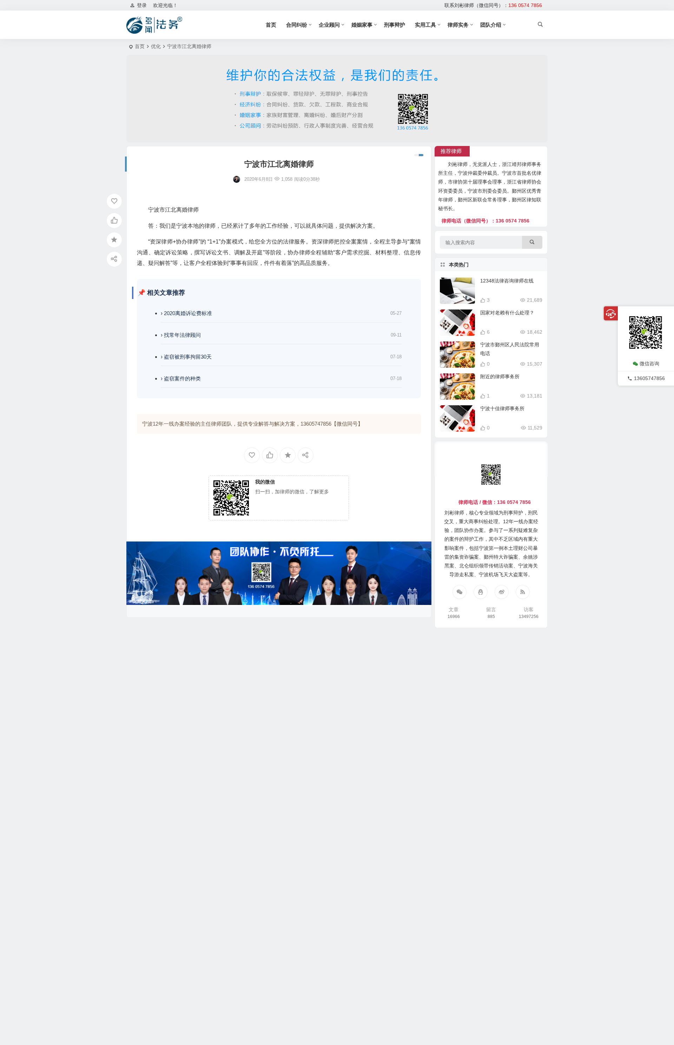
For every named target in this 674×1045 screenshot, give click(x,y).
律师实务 (458, 25)
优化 (156, 46)
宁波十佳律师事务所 (502, 408)
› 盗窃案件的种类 (181, 378)
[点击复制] (481, 592)
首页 (271, 25)
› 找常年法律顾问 (181, 335)
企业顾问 (329, 25)
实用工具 (425, 25)
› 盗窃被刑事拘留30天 (186, 357)
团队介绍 (490, 25)
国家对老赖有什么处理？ (507, 312)
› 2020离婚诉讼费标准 (186, 313)
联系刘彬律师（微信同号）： (493, 5)
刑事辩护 (394, 25)
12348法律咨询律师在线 (507, 281)
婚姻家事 (361, 25)
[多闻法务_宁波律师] (154, 25)
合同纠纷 (296, 25)
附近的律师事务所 (500, 376)
